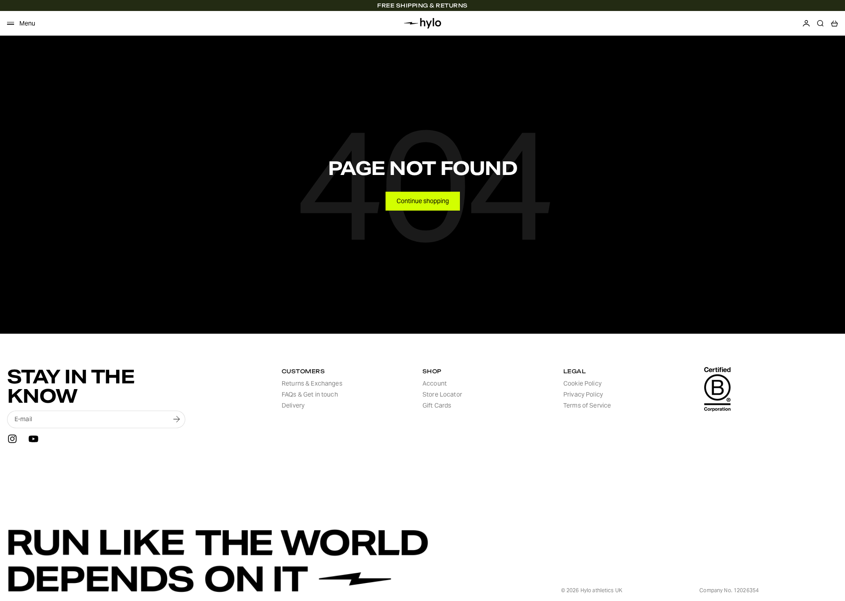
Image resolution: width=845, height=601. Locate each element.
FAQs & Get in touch (310, 394)
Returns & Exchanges (312, 383)
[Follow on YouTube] (33, 438)
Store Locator (442, 394)
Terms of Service (587, 405)
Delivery (293, 405)
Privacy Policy (583, 394)
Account (434, 383)
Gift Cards (436, 405)
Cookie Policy (582, 383)
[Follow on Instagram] (12, 438)
